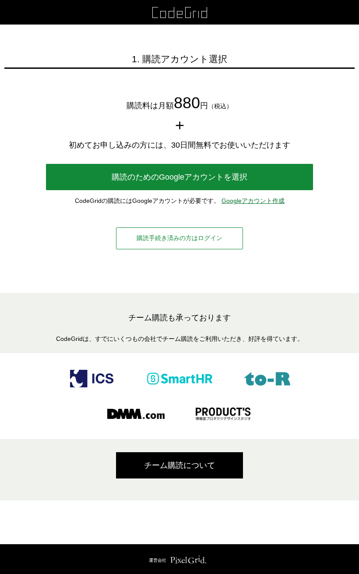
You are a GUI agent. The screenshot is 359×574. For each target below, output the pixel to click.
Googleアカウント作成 (253, 200)
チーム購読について (179, 465)
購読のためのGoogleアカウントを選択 (179, 177)
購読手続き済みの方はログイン (179, 237)
